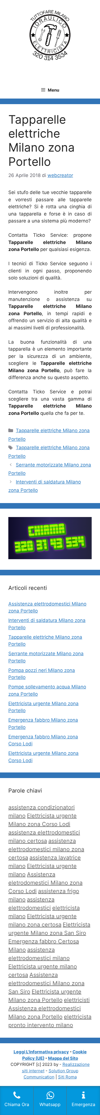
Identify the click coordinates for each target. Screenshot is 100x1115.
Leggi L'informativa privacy (41, 1051)
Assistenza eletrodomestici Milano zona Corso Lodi (45, 882)
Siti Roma (67, 1077)
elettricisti (77, 1000)
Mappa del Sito (63, 1058)
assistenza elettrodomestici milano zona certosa (46, 849)
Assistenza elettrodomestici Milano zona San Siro (46, 983)
